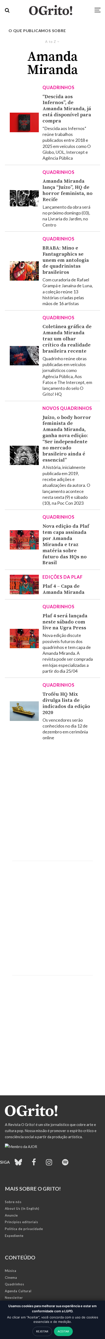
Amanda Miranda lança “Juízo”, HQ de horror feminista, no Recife (67, 190)
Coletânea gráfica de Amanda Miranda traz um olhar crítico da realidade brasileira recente (67, 339)
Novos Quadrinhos (67, 408)
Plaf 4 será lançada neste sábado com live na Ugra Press (64, 622)
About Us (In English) (22, 1208)
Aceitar (63, 1331)
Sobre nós (13, 1202)
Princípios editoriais (21, 1222)
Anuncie (11, 1215)
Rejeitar (42, 1331)
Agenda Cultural (18, 1291)
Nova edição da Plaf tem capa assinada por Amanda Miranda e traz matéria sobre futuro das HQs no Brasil (65, 544)
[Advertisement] (52, 800)
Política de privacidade (24, 1229)
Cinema (11, 1277)
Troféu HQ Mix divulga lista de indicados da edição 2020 (66, 703)
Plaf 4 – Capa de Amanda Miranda (63, 589)
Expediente (14, 1236)
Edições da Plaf (62, 577)
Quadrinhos (58, 87)
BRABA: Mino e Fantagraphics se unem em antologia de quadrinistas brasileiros (65, 260)
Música (10, 1271)
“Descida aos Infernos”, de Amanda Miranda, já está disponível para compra (66, 109)
